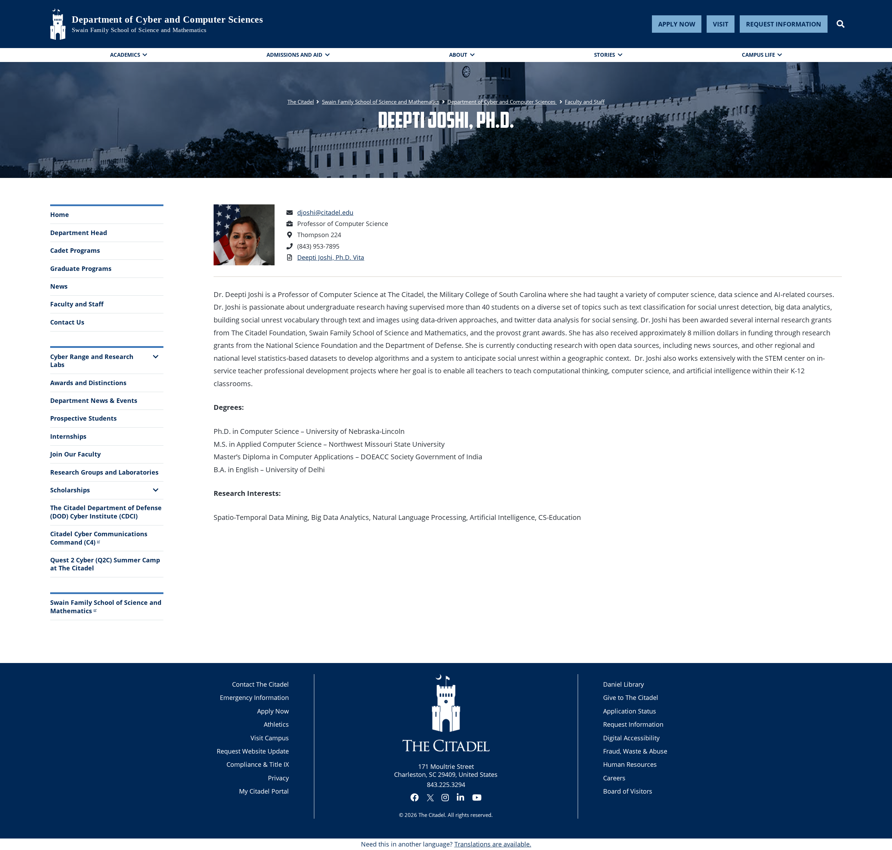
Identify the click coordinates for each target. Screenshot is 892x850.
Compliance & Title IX (257, 764)
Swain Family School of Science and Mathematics (139, 29)
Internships (68, 436)
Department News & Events (93, 400)
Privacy (278, 778)
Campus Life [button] (758, 54)
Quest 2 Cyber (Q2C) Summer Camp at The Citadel (105, 564)
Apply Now (676, 24)
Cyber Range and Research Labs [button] (91, 360)
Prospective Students (83, 418)
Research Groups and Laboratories (104, 472)
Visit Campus (270, 738)
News (59, 286)
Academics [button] (125, 54)
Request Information (783, 24)
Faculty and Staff (76, 304)
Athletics (276, 724)
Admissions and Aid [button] (294, 54)
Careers (614, 778)
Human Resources (630, 764)
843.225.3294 (446, 784)
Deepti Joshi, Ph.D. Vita (330, 257)
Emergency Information (254, 697)
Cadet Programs (75, 250)
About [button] (458, 54)
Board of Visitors (627, 791)
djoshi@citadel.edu (325, 212)
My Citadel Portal (264, 791)
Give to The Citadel (630, 697)
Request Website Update (253, 751)
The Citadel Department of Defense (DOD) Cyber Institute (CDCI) (106, 512)
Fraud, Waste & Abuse (635, 751)
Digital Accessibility (631, 738)
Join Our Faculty (75, 454)
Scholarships (70, 490)
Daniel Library (623, 684)
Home (59, 214)
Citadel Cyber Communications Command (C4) (98, 538)
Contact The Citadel (260, 684)
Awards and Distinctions (88, 383)
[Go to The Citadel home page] (58, 24)
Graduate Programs (81, 268)
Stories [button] (604, 54)
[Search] (841, 24)
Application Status (629, 711)
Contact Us (67, 322)
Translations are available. (492, 844)
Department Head (78, 232)
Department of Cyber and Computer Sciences (167, 19)
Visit (720, 24)
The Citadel (431, 814)
